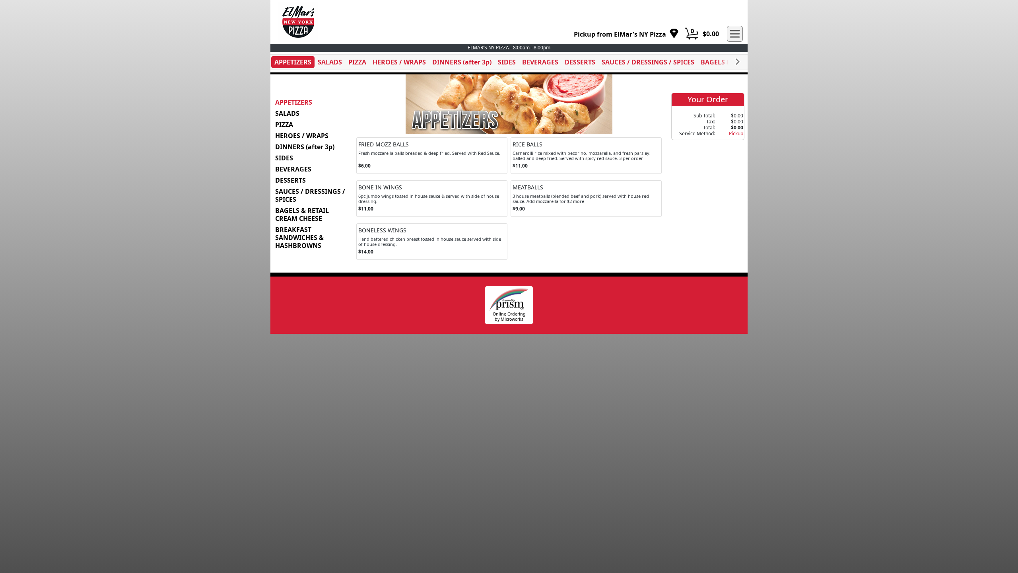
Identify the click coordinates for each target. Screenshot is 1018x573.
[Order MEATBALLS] (586, 198)
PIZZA (357, 62)
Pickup (736, 133)
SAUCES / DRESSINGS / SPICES (648, 62)
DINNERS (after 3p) (462, 62)
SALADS (330, 62)
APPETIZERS (292, 62)
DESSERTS (580, 62)
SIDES (507, 62)
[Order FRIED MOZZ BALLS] (432, 155)
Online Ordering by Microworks (509, 316)
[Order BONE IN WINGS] (432, 198)
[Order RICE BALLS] (586, 155)
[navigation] (626, 34)
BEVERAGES (540, 62)
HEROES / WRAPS (399, 62)
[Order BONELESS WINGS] (432, 241)
